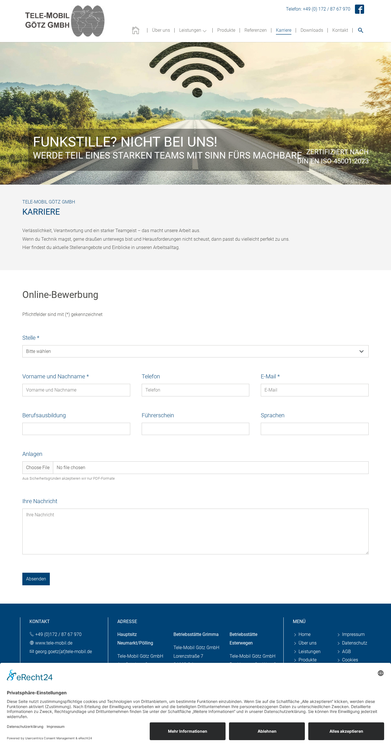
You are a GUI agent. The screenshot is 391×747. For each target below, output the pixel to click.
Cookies (349, 660)
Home (304, 634)
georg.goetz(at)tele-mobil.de (63, 651)
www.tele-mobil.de (53, 643)
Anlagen (32, 453)
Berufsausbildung (44, 415)
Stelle (30, 337)
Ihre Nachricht (39, 501)
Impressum (353, 634)
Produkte (307, 660)
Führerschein (158, 415)
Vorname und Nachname (55, 376)
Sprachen (273, 415)
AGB (346, 651)
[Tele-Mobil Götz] (65, 21)
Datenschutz (354, 643)
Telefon (151, 376)
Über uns (307, 643)
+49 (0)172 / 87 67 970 (58, 634)
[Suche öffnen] (360, 30)
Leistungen (309, 651)
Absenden (36, 579)
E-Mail (270, 376)
